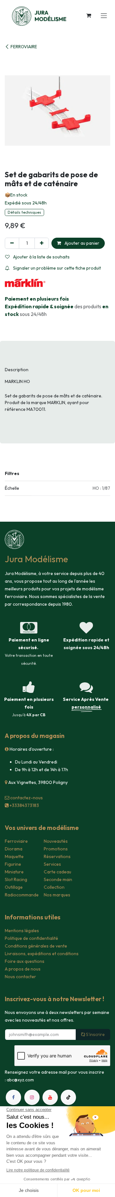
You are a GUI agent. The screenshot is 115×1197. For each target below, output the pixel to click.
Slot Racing (16, 879)
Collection (54, 887)
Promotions (56, 849)
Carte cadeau (57, 872)
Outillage (14, 887)
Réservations (57, 856)
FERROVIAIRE (24, 47)
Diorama (13, 849)
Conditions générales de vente (36, 946)
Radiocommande (22, 895)
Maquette (14, 856)
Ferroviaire (16, 841)
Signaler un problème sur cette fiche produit (56, 268)
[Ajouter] (41, 243)
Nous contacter (20, 976)
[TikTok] (68, 1097)
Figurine (13, 864)
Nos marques (57, 895)
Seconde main (58, 879)
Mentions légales (22, 930)
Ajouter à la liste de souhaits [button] (41, 257)
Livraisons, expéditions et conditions (42, 953)
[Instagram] (32, 1097)
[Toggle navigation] (103, 15)
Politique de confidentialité (31, 938)
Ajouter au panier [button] (81, 243)
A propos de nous (23, 969)
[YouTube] (50, 1097)
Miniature (14, 872)
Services (52, 864)
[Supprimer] (12, 243)
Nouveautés (56, 841)
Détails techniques (24, 212)
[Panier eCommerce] (88, 15)
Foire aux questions (24, 961)
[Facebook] (13, 1097)
